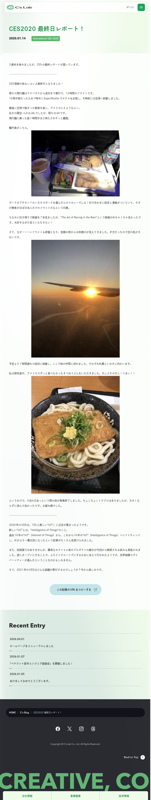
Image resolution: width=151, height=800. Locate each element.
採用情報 (124, 796)
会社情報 (27, 796)
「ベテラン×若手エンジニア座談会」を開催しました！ (41, 663)
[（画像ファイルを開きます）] (75, 163)
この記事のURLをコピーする (74, 589)
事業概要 (75, 796)
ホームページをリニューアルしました (32, 646)
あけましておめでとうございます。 (30, 681)
